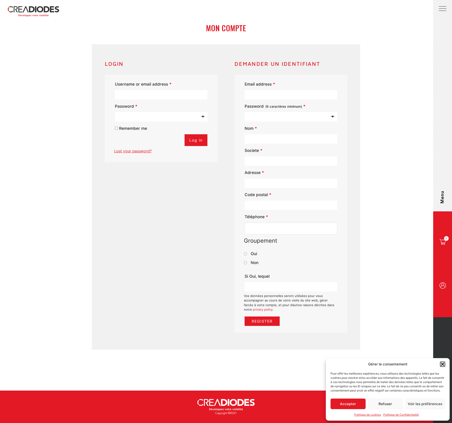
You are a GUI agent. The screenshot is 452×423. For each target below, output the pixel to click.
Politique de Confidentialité (401, 414)
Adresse (254, 172)
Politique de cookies (367, 414)
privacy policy (263, 309)
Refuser (385, 404)
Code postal (258, 194)
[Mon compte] (443, 286)
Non (254, 262)
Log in (196, 140)
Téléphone (256, 216)
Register (262, 321)
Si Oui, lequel (257, 276)
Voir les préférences (425, 404)
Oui (254, 253)
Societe (253, 150)
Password (126, 106)
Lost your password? (133, 151)
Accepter (348, 404)
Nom (251, 128)
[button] (442, 364)
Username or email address (143, 84)
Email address (260, 84)
